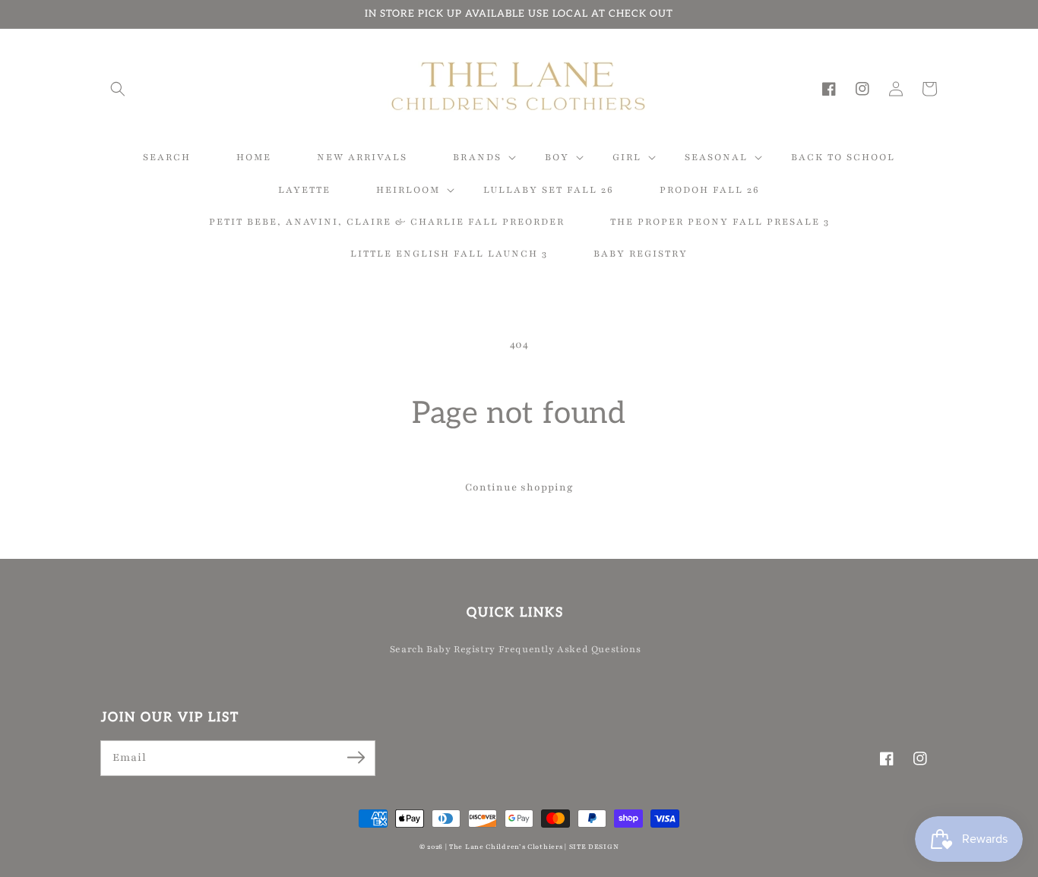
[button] (117, 89)
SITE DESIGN (594, 846)
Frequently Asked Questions (569, 649)
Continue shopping (519, 487)
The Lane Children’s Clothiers (505, 846)
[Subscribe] (356, 757)
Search (407, 649)
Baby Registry (460, 649)
